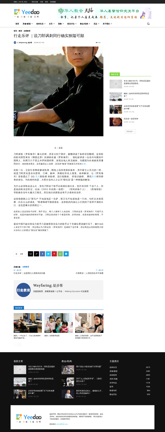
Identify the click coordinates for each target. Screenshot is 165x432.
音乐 (37, 176)
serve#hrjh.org (62, 424)
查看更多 (129, 131)
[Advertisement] (130, 49)
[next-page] (19, 344)
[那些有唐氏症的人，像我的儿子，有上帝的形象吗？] (68, 394)
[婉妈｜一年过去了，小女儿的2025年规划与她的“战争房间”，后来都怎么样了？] (28, 323)
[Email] (30, 253)
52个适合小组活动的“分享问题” (88, 366)
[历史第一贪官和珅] (116, 122)
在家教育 (27, 31)
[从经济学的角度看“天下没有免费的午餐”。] (116, 109)
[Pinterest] (54, 253)
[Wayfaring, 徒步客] (15, 42)
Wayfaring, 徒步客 (25, 42)
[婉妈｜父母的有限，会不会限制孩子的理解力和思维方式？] (89, 323)
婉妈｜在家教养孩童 (52, 336)
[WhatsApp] (60, 253)
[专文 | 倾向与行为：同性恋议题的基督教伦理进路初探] (116, 84)
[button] (148, 24)
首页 (15, 31)
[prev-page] (15, 344)
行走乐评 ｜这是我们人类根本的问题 (29, 273)
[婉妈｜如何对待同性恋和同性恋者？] (116, 96)
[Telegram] (66, 253)
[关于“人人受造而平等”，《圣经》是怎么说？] (68, 381)
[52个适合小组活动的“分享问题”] (68, 369)
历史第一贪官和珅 (131, 119)
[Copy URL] (36, 253)
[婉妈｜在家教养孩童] (58, 323)
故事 (84, 164)
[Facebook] (42, 253)
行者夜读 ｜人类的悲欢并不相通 (89, 273)
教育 (20, 31)
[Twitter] (48, 253)
